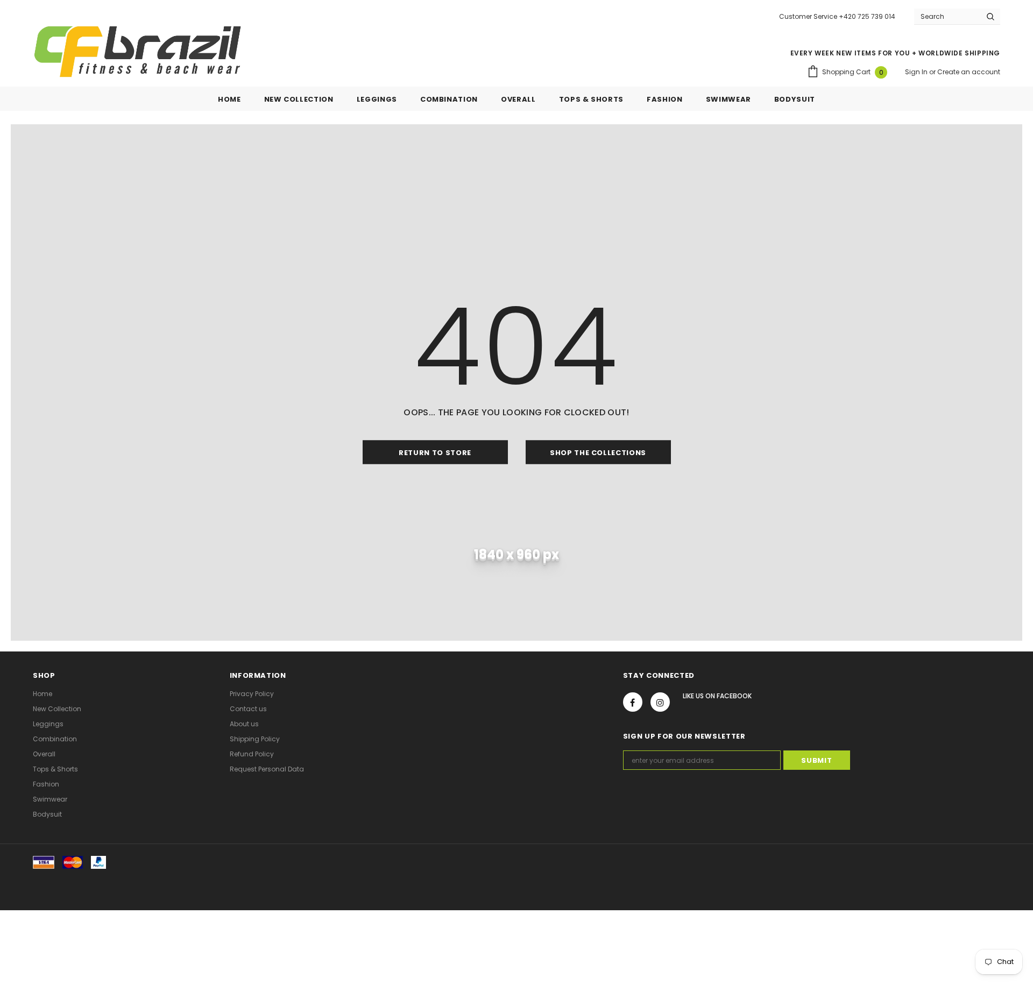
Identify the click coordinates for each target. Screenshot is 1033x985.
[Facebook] (632, 702)
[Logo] (138, 52)
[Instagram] (660, 702)
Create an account (968, 71)
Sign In (917, 71)
